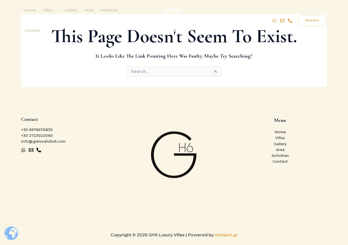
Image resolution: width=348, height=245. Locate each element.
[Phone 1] (38, 150)
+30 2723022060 (37, 135)
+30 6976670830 (37, 129)
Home (30, 10)
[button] (55, 10)
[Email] (282, 20)
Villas (48, 10)
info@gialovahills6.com (43, 141)
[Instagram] (290, 20)
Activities (109, 10)
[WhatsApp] (274, 20)
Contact (32, 30)
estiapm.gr (226, 235)
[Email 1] (31, 150)
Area (89, 10)
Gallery (71, 10)
